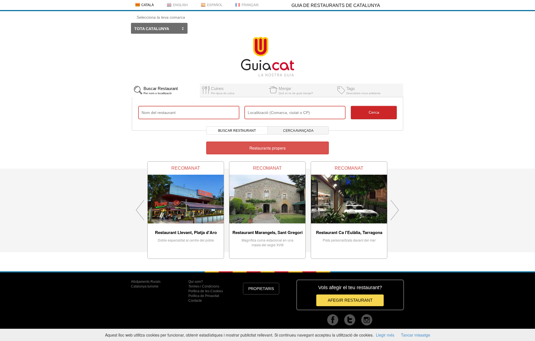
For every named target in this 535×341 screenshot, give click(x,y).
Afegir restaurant (350, 300)
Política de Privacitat (203, 296)
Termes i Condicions (203, 286)
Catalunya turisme (145, 286)
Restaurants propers (267, 148)
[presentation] (166, 90)
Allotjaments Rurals (145, 282)
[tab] (166, 89)
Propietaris (261, 288)
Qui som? (195, 282)
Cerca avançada (298, 131)
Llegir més (385, 335)
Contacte (195, 301)
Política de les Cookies (205, 291)
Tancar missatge (415, 335)
